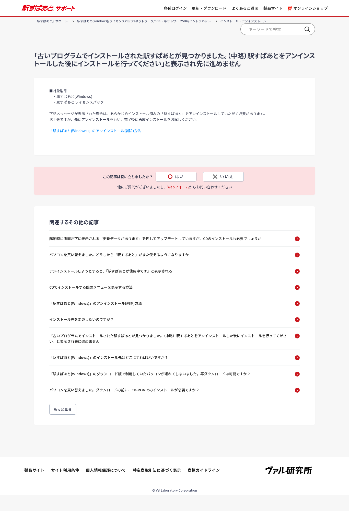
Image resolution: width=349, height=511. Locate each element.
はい (179, 176)
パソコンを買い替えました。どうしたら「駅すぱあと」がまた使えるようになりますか (119, 254)
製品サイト (273, 8)
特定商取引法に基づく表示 (157, 470)
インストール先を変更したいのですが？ (81, 319)
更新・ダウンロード (209, 8)
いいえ (227, 176)
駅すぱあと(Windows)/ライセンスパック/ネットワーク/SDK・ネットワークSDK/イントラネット (144, 21)
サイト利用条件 (65, 470)
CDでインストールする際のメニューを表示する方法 (91, 287)
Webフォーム (178, 186)
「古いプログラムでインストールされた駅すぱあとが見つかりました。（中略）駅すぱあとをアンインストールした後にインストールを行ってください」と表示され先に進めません (168, 338)
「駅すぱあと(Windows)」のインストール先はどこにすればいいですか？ (108, 357)
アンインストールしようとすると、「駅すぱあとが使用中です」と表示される (110, 271)
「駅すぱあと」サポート (51, 21)
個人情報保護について (106, 470)
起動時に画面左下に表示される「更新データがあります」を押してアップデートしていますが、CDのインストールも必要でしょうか (155, 238)
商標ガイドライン (204, 470)
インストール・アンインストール (243, 21)
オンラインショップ (310, 8)
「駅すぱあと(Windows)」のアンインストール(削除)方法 (95, 130)
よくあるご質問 (244, 8)
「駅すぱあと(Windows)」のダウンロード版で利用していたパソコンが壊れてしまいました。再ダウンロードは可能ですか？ (149, 373)
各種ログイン (175, 8)
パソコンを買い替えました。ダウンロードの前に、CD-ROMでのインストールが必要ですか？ (124, 389)
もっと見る (63, 409)
